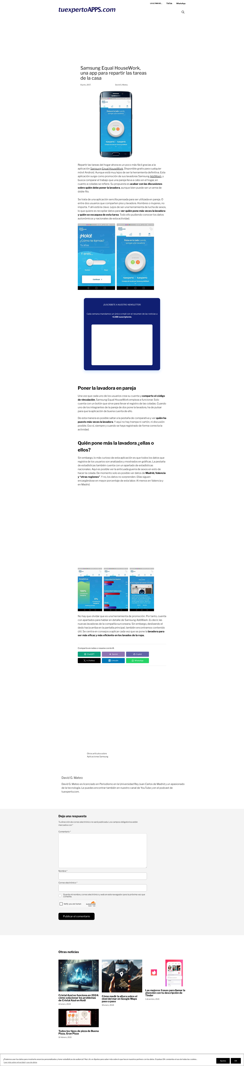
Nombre (62, 871)
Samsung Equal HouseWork (106, 168)
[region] (122, 1060)
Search (183, 12)
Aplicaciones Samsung (97, 756)
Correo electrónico (67, 883)
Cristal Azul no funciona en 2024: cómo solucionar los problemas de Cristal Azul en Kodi (78, 998)
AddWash (155, 176)
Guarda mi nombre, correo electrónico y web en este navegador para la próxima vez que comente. (104, 896)
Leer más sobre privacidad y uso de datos (20, 1062)
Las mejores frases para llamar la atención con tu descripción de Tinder (165, 993)
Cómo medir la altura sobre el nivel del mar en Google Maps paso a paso (119, 999)
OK (235, 1061)
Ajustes (223, 1061)
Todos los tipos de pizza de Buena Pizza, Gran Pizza (78, 1032)
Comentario (64, 832)
